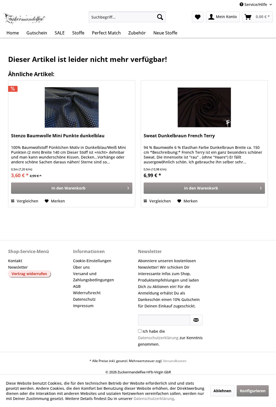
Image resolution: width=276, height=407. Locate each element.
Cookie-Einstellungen (92, 260)
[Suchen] (160, 17)
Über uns (81, 267)
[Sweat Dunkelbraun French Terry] (204, 107)
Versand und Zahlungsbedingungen (93, 277)
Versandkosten (175, 361)
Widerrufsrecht (87, 292)
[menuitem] (127, 17)
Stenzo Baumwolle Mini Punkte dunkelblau (58, 136)
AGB (77, 286)
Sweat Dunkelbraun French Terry (179, 136)
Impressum (83, 305)
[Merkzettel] (197, 17)
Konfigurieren (252, 390)
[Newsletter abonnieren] (196, 320)
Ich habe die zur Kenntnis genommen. (170, 338)
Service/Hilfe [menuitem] (255, 4)
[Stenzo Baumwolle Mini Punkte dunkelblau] (71, 107)
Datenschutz (84, 299)
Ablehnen (222, 390)
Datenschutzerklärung (158, 337)
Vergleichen (27, 201)
